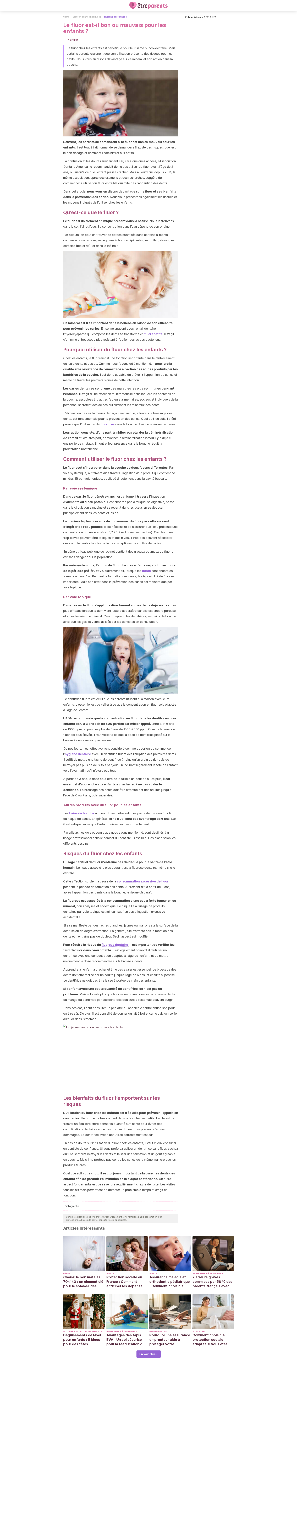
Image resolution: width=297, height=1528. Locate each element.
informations (158, 1331)
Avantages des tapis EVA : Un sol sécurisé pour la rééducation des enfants (126, 1339)
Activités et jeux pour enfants (82, 1331)
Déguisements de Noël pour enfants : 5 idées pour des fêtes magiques (82, 1339)
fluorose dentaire (115, 944)
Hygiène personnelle (115, 16)
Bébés (66, 1273)
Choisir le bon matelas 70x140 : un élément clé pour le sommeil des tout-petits (83, 1281)
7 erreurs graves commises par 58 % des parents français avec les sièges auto (212, 1281)
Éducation (199, 1331)
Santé (66, 16)
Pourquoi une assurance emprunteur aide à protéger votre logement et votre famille (169, 1339)
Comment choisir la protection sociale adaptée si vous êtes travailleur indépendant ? (212, 1339)
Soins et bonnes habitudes (87, 16)
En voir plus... (148, 1354)
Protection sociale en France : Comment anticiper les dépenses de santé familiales (125, 1281)
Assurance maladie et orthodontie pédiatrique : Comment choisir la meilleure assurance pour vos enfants (169, 1281)
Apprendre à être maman (207, 1273)
